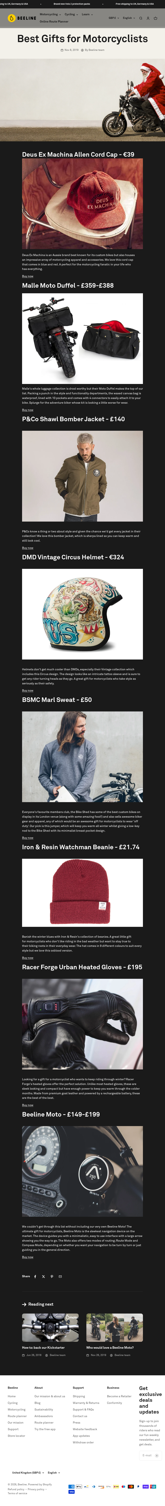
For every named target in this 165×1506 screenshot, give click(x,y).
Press (76, 1422)
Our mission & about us (49, 1396)
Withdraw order (83, 1442)
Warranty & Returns (86, 1403)
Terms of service (17, 1493)
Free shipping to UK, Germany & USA (111, 4)
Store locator (16, 1436)
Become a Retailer (119, 1396)
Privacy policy (36, 1489)
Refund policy (16, 1489)
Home (12, 1396)
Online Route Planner (54, 21)
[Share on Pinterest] (52, 1276)
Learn (86, 14)
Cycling (70, 14)
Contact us (80, 1416)
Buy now (27, 276)
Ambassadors (43, 1416)
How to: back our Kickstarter (43, 1347)
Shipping (79, 1396)
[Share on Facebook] (35, 1276)
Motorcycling (49, 14)
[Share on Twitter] (43, 1276)
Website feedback (85, 1429)
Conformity (114, 1403)
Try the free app (45, 1429)
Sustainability (43, 1409)
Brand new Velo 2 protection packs (48, 4)
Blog (37, 1403)
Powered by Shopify (40, 1484)
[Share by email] (60, 1276)
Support (13, 1429)
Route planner (17, 1416)
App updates (81, 1436)
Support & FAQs (83, 1409)
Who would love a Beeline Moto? (110, 1347)
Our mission (16, 1422)
